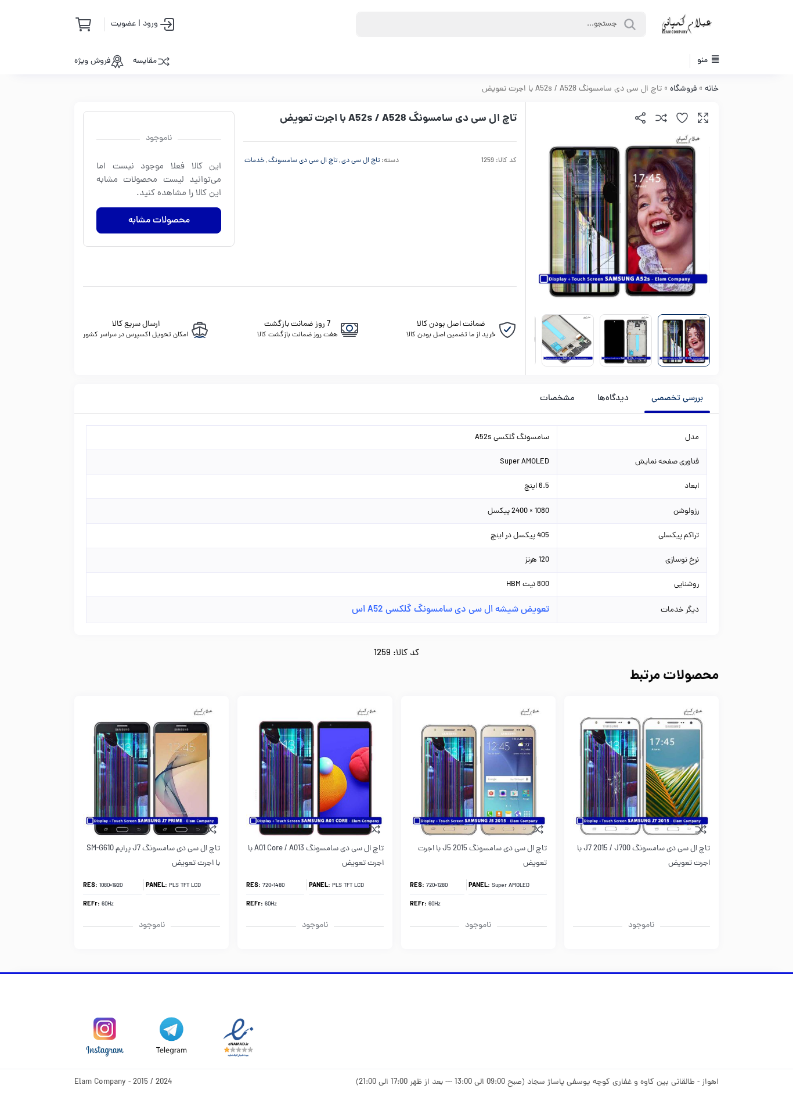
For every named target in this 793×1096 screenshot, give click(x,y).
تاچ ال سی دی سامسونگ (303, 161)
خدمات (254, 161)
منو (703, 61)
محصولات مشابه (159, 221)
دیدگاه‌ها (613, 398)
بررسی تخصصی (677, 398)
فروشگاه (683, 89)
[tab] (677, 398)
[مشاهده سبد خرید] (87, 24)
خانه (712, 89)
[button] (703, 118)
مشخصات (557, 398)
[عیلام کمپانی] (687, 24)
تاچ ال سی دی (360, 161)
